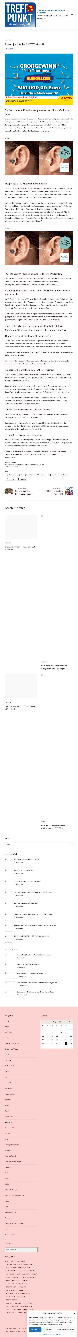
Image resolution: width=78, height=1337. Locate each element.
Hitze (19, 1271)
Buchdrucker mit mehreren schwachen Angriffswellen (33, 892)
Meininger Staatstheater (12, 1145)
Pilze (27, 1284)
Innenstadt (8, 1100)
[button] (74, 1313)
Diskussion (8, 1060)
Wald (6, 1229)
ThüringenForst (12, 1306)
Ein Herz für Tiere (10, 1066)
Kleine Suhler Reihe (28, 1277)
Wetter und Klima (10, 1235)
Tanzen (29, 1303)
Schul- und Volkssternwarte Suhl (14, 1195)
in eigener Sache (10, 1094)
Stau (32, 1293)
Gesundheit (8, 1088)
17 (43, 1040)
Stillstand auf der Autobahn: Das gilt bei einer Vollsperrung (35, 925)
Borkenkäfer (11, 1267)
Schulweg (22, 1287)
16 (71, 1036)
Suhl (24, 1296)
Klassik (7, 1111)
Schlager (7, 1184)
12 (52, 1036)
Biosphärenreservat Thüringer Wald (19, 1264)
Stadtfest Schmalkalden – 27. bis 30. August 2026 (31, 936)
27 (57, 1043)
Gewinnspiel (10, 1271)
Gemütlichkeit (9, 1083)
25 (47, 1043)
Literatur (7, 1133)
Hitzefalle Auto (30, 1271)
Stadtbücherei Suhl (10, 1212)
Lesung (22, 1280)
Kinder (34, 1274)
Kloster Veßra (9, 1116)
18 (47, 1040)
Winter (19, 1313)
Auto (13, 1261)
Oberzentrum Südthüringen (13, 1161)
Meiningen (10, 1284)
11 (47, 1036)
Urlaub (8, 1309)
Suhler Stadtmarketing (15, 1303)
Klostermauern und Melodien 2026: (26, 859)
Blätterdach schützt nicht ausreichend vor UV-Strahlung (33, 914)
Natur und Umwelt (10, 1156)
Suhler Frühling (12, 1300)
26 (52, 1043)
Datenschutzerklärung (48, 1334)
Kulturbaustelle (9, 1122)
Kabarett (7, 1105)
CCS (6, 1038)
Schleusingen (11, 1287)
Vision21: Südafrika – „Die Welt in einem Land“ (34, 955)
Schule (7, 1201)
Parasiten (19, 1284)
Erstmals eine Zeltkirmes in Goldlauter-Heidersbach (35, 992)
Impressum (58, 1334)
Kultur (15, 1280)
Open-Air (8, 1167)
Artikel (7, 1026)
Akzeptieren (35, 1329)
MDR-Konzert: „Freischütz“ (24, 870)
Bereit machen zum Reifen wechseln (30, 973)
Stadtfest (10, 1293)
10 (43, 1036)
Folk (6, 1077)
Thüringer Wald (26, 1306)
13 (57, 1036)
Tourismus (8, 1218)
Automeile (21, 1261)
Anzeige (8, 40)
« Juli (44, 1022)
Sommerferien (11, 1290)
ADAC (6, 1261)
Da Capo (7, 1054)
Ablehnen (48, 1329)
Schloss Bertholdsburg (11, 1190)
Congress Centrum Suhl (12, 1043)
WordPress (15, 1331)
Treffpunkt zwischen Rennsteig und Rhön (51, 11)
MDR (6, 1139)
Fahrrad (21, 1267)
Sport (6, 1206)
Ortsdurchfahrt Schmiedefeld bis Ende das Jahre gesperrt (37, 983)
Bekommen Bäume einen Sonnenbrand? (28, 881)
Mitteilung (8, 1150)
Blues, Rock (8, 1032)
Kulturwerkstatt (9, 1128)
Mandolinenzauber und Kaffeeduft (26, 903)
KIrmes (8, 1277)
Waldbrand (10, 1313)
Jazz (18, 1274)
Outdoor (7, 1173)
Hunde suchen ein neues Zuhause (28, 964)
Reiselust (7, 1178)
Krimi (8, 1280)
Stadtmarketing (22, 1293)
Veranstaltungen (20, 1309)
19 (52, 1040)
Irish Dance (10, 1274)
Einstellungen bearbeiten (65, 1329)
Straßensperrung (13, 1296)
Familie (7, 1071)
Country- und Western (11, 1049)
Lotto (30, 1280)
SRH (26, 1290)
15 (66, 1036)
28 (61, 1043)
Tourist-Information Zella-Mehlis (14, 1223)
